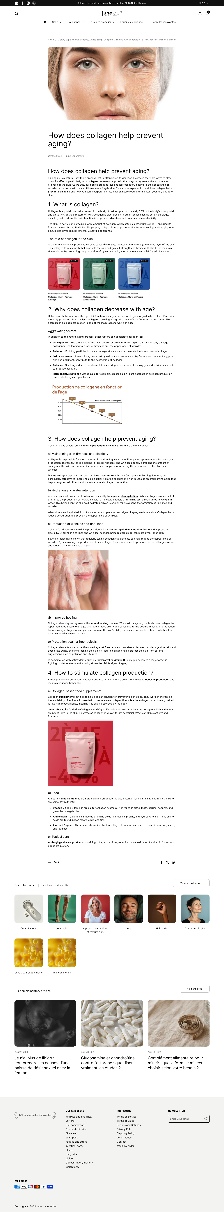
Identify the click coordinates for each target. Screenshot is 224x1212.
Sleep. (69, 1150)
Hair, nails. (71, 1154)
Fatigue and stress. (76, 1141)
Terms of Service (126, 1116)
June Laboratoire (46, 1206)
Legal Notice (124, 1137)
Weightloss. (72, 1166)
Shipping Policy (126, 1133)
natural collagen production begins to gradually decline (129, 316)
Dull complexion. (75, 1125)
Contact (121, 1141)
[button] (16, 13)
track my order (125, 1145)
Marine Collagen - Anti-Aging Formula (139, 475)
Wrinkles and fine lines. (79, 1116)
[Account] (200, 13)
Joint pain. (72, 1137)
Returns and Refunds (129, 1125)
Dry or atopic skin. (76, 1129)
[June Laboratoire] (112, 13)
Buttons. (70, 1120)
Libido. (69, 1158)
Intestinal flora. (74, 1145)
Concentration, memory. (79, 1162)
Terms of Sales (125, 1120)
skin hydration (129, 496)
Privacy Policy (125, 1129)
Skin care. (71, 1133)
